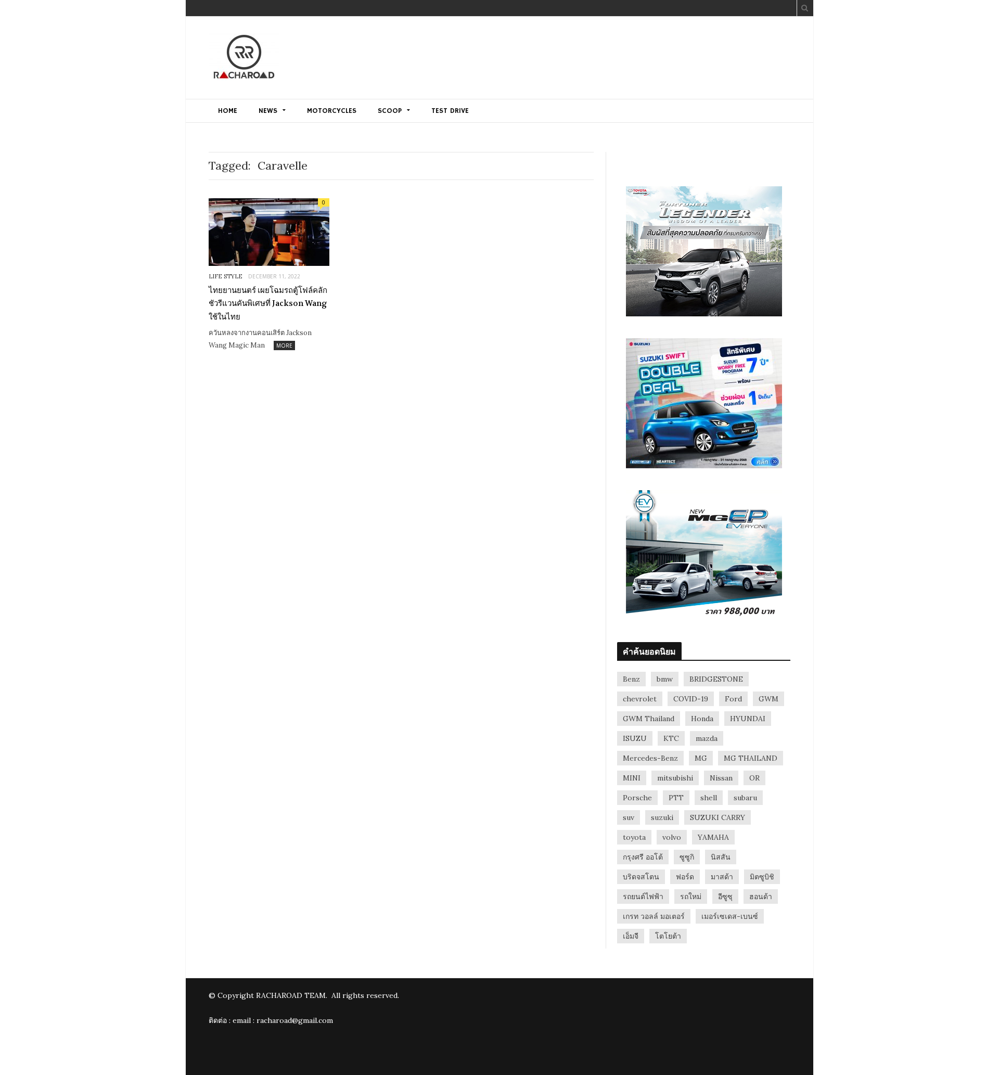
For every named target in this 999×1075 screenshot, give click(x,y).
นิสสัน (721, 857)
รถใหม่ (690, 896)
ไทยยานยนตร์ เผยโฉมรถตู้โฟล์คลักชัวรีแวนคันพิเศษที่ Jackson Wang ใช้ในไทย (268, 303)
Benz (631, 679)
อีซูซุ (725, 896)
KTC (671, 738)
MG (701, 758)
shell (708, 797)
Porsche (637, 797)
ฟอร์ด (685, 876)
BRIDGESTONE (716, 679)
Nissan (721, 778)
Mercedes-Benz (650, 758)
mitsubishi (675, 778)
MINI (632, 778)
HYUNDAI (747, 718)
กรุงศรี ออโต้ (643, 857)
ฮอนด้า (760, 896)
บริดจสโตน (641, 876)
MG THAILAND (750, 758)
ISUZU (635, 738)
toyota (634, 837)
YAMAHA (713, 837)
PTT (676, 797)
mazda (707, 738)
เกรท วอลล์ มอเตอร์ (654, 916)
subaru (745, 797)
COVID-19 (690, 698)
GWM (768, 698)
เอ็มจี (630, 936)
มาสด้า (722, 876)
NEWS (268, 111)
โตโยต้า (668, 936)
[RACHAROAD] (244, 58)
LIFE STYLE (225, 276)
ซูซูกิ (687, 857)
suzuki (662, 817)
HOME (227, 111)
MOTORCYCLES (331, 111)
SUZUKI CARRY (717, 817)
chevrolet (640, 698)
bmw (665, 679)
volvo (671, 837)
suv (628, 817)
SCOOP (390, 111)
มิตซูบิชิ (762, 876)
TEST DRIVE (450, 111)
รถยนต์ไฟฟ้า (643, 896)
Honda (702, 718)
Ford (733, 698)
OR (754, 778)
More (284, 345)
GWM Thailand (648, 718)
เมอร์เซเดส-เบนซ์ (729, 916)
